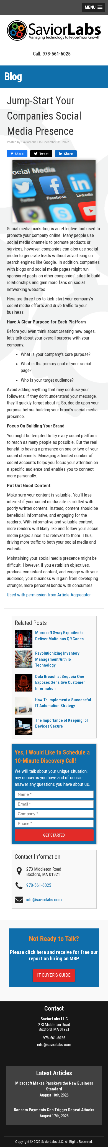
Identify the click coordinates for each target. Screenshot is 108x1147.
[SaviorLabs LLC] (54, 30)
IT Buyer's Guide (54, 975)
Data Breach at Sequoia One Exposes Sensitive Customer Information (60, 682)
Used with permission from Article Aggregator (49, 594)
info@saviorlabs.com (54, 1044)
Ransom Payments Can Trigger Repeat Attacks (54, 1109)
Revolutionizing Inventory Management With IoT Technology (57, 659)
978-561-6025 (54, 1037)
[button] (93, 7)
